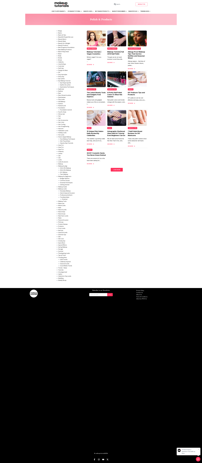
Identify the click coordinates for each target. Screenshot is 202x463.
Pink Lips (60, 222)
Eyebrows (61, 89)
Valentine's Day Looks (64, 276)
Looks (60, 160)
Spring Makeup (62, 247)
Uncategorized (62, 272)
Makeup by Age (62, 166)
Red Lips (60, 230)
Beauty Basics (62, 39)
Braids (60, 58)
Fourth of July (62, 112)
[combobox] (123, 4)
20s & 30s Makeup (65, 168)
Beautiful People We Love (65, 37)
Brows (60, 60)
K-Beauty (61, 151)
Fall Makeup (61, 101)
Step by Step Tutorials (66, 143)
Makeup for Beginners (64, 176)
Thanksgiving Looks (64, 253)
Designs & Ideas (63, 70)
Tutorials (61, 270)
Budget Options (64, 178)
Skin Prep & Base (65, 141)
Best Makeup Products (65, 49)
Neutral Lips (61, 214)
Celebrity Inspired (65, 262)
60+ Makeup (63, 172)
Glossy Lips (61, 114)
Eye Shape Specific (65, 83)
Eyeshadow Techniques (67, 87)
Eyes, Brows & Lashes (64, 95)
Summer (60, 251)
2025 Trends (63, 259)
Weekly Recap (62, 280)
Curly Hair (61, 66)
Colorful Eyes (62, 64)
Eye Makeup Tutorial (64, 81)
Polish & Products (134, 48)
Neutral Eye (61, 212)
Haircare (60, 128)
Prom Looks (61, 228)
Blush (60, 54)
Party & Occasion (63, 220)
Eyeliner (60, 91)
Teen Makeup (64, 174)
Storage (60, 249)
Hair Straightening (63, 126)
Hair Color (61, 122)
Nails (59, 207)
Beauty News (62, 41)
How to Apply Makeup (64, 137)
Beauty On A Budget (64, 43)
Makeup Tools (62, 201)
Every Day (61, 76)
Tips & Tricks (62, 255)
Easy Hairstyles (62, 74)
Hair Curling (61, 124)
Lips (59, 155)
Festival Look (62, 106)
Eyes (59, 93)
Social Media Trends (66, 266)
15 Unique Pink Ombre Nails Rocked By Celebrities (95, 133)
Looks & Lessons (63, 162)
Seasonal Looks (62, 232)
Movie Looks (62, 205)
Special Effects (62, 245)
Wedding (61, 278)
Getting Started (64, 185)
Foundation (61, 108)
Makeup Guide (62, 187)
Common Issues (65, 180)
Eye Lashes (61, 78)
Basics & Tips (62, 35)
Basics (60, 33)
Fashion (60, 103)
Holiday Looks (62, 133)
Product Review (62, 224)
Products (61, 226)
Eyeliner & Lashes (65, 85)
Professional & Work (66, 195)
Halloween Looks (63, 130)
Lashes (60, 153)
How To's (61, 145)
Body (59, 56)
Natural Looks (62, 210)
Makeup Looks (62, 189)
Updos (60, 274)
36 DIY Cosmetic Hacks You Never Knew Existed (96, 154)
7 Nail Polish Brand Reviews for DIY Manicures (135, 133)
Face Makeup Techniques (67, 139)
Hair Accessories (63, 120)
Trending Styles (64, 197)
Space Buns (61, 243)
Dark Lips (61, 68)
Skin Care (61, 239)
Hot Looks (61, 135)
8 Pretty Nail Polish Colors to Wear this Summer (114, 95)
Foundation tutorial (66, 110)
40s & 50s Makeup (65, 170)
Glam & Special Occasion (67, 193)
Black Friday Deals (63, 51)
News (59, 218)
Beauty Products (63, 45)
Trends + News (62, 268)
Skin (59, 237)
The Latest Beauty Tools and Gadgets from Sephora (96, 95)
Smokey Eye (61, 241)
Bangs (60, 31)
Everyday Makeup (65, 191)
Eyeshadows (62, 97)
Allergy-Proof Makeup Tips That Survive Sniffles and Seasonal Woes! (136, 55)
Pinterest (64, 199)
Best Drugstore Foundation (66, 47)
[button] (117, 170)
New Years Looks (63, 216)
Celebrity (61, 62)
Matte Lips (61, 203)
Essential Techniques (66, 182)
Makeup (60, 164)
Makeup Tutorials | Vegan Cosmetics (94, 53)
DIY (59, 72)
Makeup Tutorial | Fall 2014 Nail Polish (115, 53)
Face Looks (61, 99)
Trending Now (62, 257)
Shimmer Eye (62, 234)
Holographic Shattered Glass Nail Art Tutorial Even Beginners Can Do (116, 133)
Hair (59, 116)
